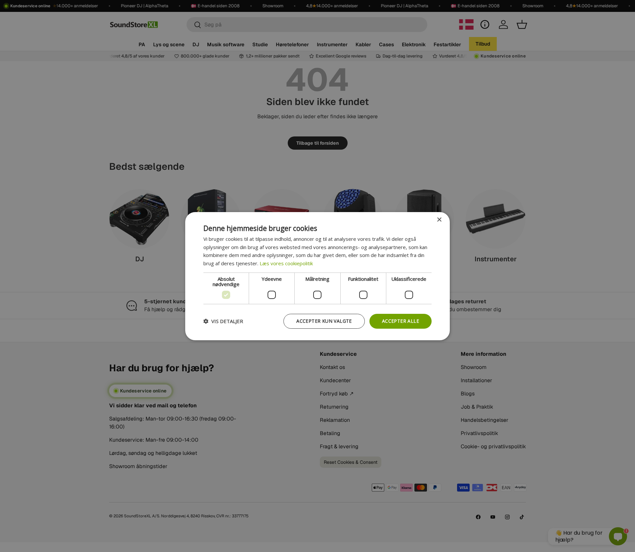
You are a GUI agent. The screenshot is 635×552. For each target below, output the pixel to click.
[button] (223, 321)
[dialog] (317, 276)
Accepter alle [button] (400, 321)
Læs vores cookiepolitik (286, 263)
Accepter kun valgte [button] (324, 321)
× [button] (439, 219)
